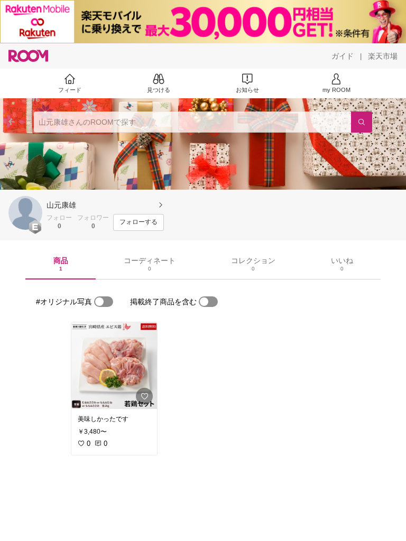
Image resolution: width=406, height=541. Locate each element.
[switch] (103, 301)
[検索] (361, 122)
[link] (114, 365)
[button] (25, 213)
